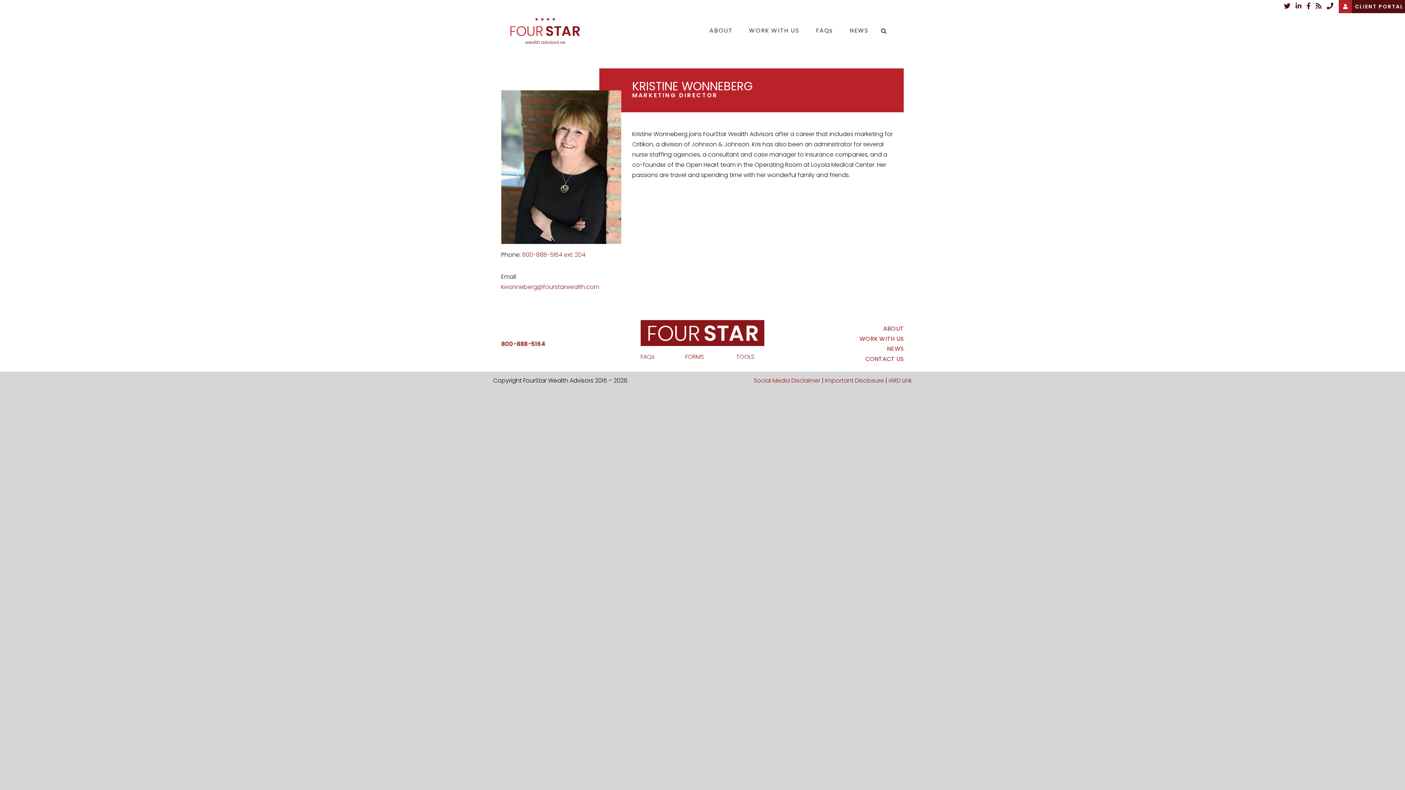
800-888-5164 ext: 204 (553, 255)
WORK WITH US (881, 339)
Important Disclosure (854, 380)
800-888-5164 (523, 344)
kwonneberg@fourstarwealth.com (550, 287)
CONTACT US (884, 359)
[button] (884, 30)
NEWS (895, 349)
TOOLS (745, 357)
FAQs (648, 357)
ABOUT (893, 328)
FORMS (695, 357)
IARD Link (900, 380)
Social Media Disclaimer (787, 380)
